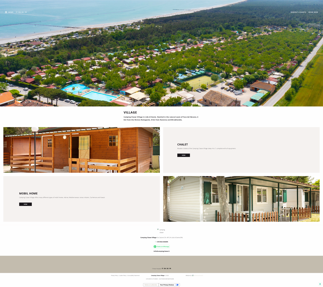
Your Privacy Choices (167, 285)
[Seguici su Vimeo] (161, 261)
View (183, 155)
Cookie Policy (122, 275)
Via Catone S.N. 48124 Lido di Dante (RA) (161, 237)
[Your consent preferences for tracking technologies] (320, 284)
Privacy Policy (114, 275)
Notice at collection (151, 285)
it (162, 268)
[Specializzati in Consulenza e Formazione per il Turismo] (197, 275)
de (168, 268)
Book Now (313, 12)
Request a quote (298, 12)
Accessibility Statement (133, 275)
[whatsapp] (161, 248)
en (165, 268)
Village (155, 22)
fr (170, 268)
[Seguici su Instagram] (166, 261)
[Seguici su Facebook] (156, 261)
